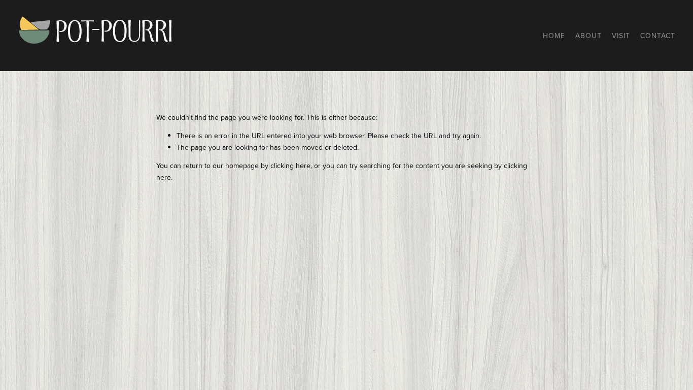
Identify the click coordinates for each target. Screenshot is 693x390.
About (588, 35)
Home (554, 35)
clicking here (290, 165)
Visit (621, 35)
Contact (657, 35)
